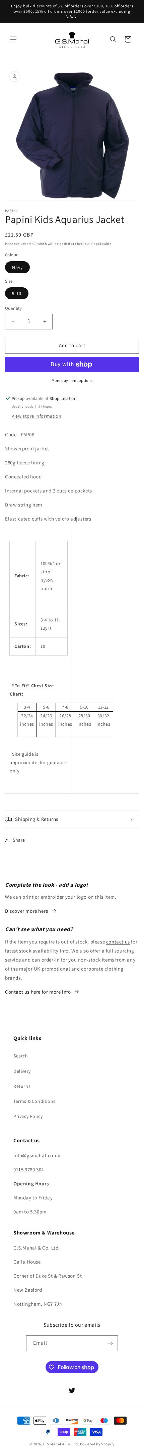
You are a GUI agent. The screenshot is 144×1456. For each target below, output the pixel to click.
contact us (118, 941)
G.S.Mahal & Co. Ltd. (61, 1444)
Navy (17, 267)
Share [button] (19, 840)
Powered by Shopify (97, 1444)
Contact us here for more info (38, 992)
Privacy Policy (28, 1116)
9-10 (16, 293)
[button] (13, 39)
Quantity (13, 308)
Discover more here (26, 911)
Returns (21, 1086)
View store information (36, 416)
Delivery (22, 1071)
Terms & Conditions (34, 1101)
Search (20, 1056)
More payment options (72, 380)
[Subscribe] (110, 1343)
